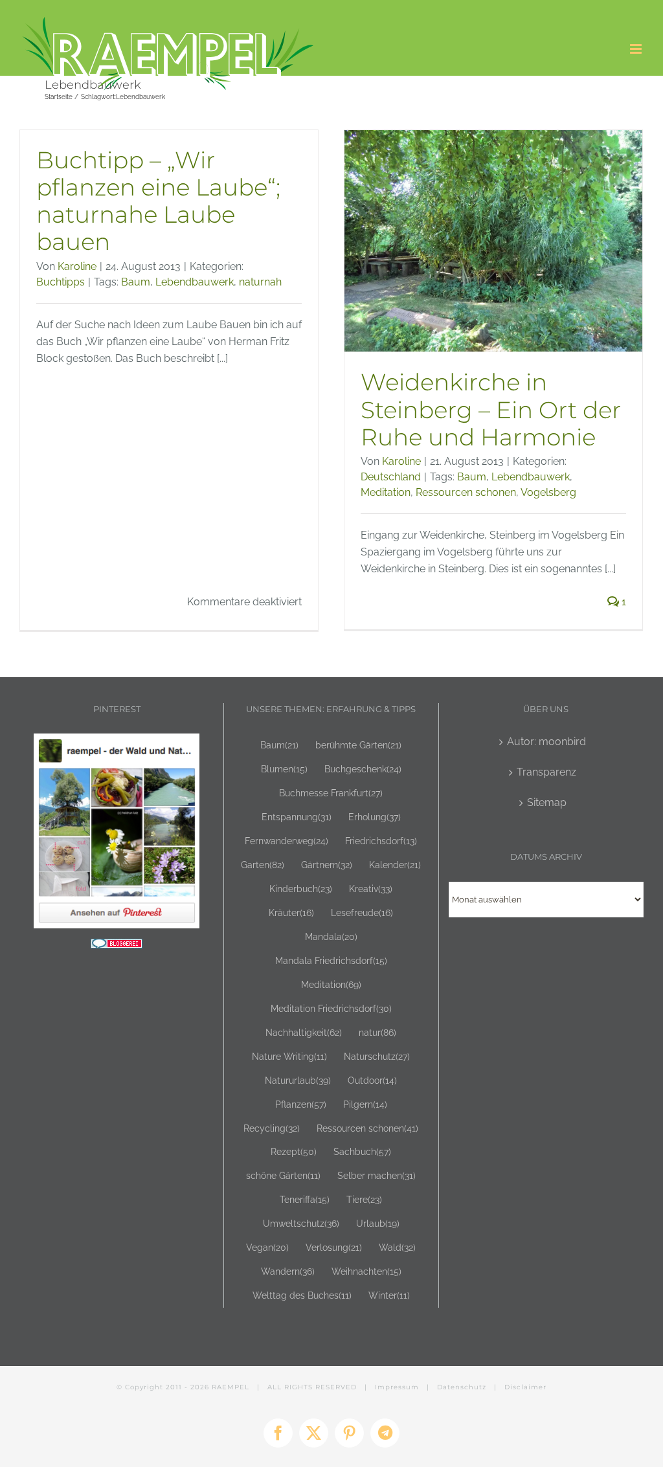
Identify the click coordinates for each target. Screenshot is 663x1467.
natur (377, 1032)
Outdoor (372, 1080)
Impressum (397, 1387)
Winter (389, 1295)
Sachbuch (362, 1151)
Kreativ (370, 888)
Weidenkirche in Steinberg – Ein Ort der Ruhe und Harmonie (491, 409)
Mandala (331, 936)
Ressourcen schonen (466, 492)
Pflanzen (300, 1104)
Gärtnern (326, 864)
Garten (262, 864)
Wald (397, 1247)
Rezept (294, 1151)
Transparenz (546, 772)
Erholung (374, 816)
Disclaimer (525, 1387)
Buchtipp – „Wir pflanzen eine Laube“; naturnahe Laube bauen (158, 201)
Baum (135, 282)
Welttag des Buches (302, 1295)
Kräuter (291, 912)
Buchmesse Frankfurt (331, 792)
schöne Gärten (283, 1175)
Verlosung (334, 1247)
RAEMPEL (230, 1387)
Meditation (385, 492)
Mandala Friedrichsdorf (331, 960)
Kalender (395, 864)
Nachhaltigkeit (303, 1032)
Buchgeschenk (362, 768)
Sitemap (547, 802)
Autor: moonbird (546, 741)
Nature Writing (289, 1056)
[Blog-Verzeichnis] (116, 947)
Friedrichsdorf (381, 840)
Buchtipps (60, 282)
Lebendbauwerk (194, 282)
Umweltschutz (301, 1223)
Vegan (267, 1247)
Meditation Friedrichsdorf (331, 1008)
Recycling (271, 1128)
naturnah (260, 282)
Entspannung (297, 816)
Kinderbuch (300, 888)
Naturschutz (377, 1056)
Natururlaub (298, 1080)
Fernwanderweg (286, 840)
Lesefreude (362, 912)
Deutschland (391, 477)
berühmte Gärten (358, 744)
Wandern (288, 1271)
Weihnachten (366, 1271)
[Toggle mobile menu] (637, 49)
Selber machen (376, 1175)
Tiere (364, 1199)
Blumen (284, 768)
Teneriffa (305, 1199)
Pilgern (365, 1104)
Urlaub (377, 1223)
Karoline (77, 266)
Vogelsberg (548, 492)
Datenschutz (461, 1387)
